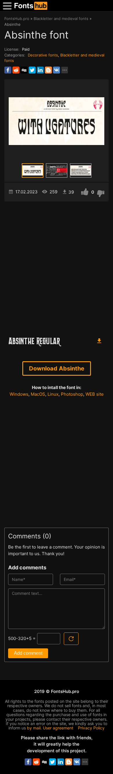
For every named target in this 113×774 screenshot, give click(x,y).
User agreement (58, 727)
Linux (53, 394)
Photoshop (72, 394)
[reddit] (15, 70)
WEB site (94, 394)
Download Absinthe (56, 368)
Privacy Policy (91, 727)
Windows (19, 394)
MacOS (38, 394)
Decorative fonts (43, 55)
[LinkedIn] (40, 70)
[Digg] (24, 70)
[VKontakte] (56, 70)
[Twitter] (32, 70)
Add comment (28, 653)
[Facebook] (7, 70)
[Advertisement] (56, 266)
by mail (34, 727)
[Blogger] (48, 70)
